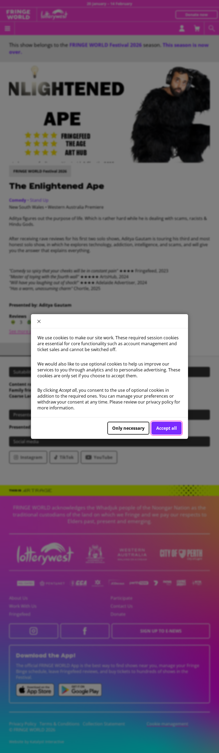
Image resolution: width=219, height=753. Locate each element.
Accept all (166, 428)
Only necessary (128, 428)
